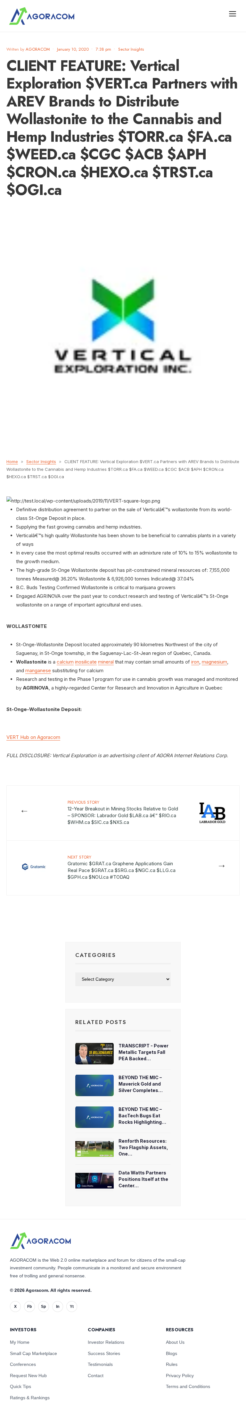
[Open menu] (233, 13)
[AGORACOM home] (41, 16)
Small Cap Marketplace (33, 1353)
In (57, 1306)
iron (195, 662)
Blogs (171, 1353)
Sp (43, 1306)
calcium (65, 662)
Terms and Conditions (188, 1386)
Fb (29, 1306)
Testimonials (100, 1364)
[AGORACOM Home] (40, 1240)
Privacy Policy (180, 1375)
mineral (106, 662)
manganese (38, 670)
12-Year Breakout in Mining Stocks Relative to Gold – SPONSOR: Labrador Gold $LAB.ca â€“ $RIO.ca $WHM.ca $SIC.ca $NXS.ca (123, 812)
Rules (171, 1364)
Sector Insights (131, 49)
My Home (19, 1342)
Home (12, 461)
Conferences (23, 1364)
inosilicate (86, 662)
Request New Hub (28, 1375)
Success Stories (104, 1353)
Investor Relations (106, 1342)
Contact (95, 1375)
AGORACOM (38, 49)
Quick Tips (20, 1386)
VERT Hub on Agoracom (33, 737)
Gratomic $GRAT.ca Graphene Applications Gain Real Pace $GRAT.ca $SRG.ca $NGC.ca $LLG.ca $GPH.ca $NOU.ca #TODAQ (122, 867)
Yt (72, 1306)
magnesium (214, 662)
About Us (175, 1342)
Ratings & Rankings (30, 1397)
